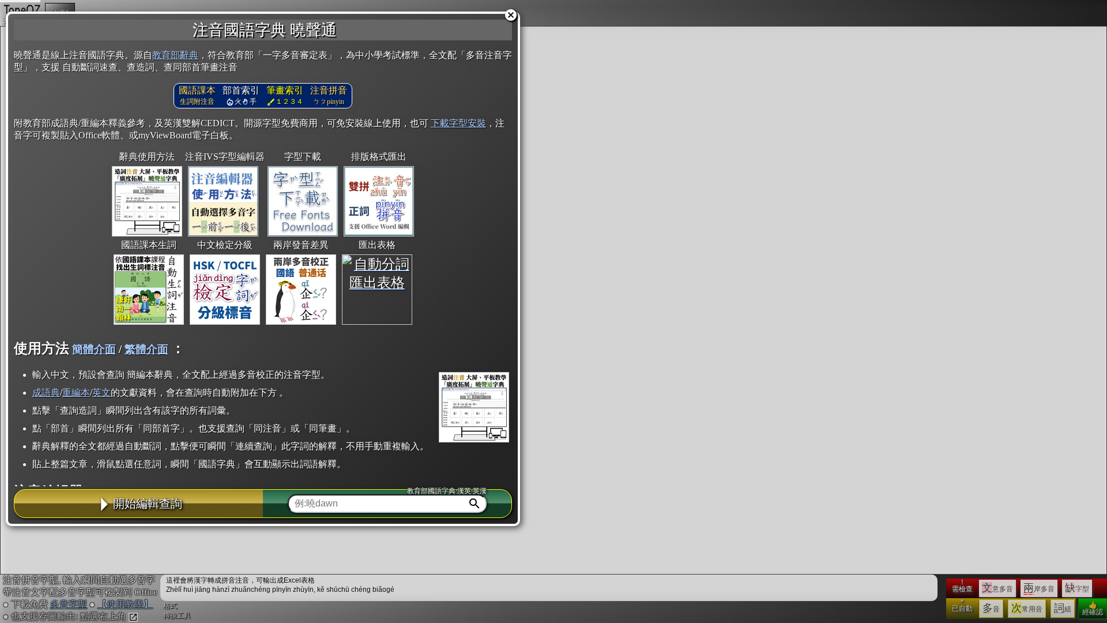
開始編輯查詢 (147, 504)
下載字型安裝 (458, 123)
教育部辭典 (175, 55)
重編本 (76, 392)
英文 (101, 392)
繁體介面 (146, 349)
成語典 (46, 392)
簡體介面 (94, 349)
